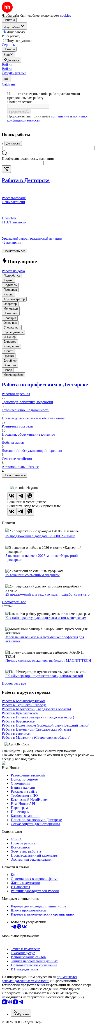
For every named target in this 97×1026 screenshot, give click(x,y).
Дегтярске (13, 143)
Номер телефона (19, 102)
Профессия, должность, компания (28, 158)
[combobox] (23, 163)
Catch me (8, 84)
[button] (7, 65)
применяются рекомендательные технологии (39, 979)
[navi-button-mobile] (6, 78)
